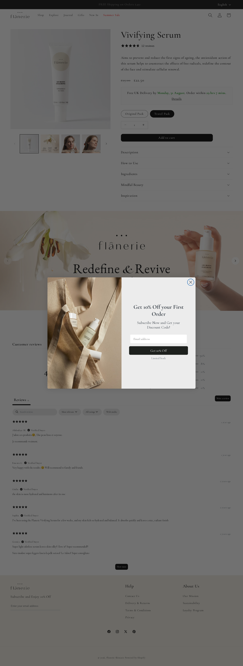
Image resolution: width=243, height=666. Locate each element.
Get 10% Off (158, 351)
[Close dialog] (190, 282)
